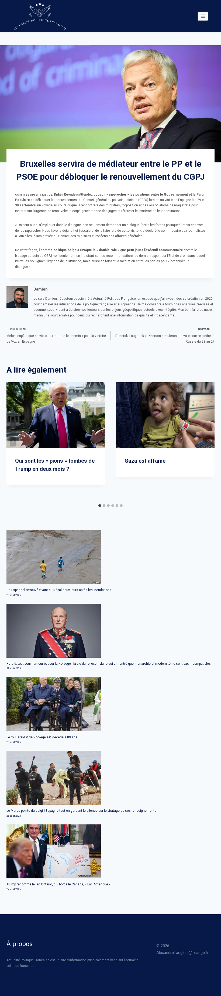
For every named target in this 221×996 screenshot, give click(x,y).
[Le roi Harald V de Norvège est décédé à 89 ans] (110, 704)
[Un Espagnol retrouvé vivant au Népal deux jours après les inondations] (110, 557)
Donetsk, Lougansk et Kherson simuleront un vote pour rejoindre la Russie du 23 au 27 (165, 335)
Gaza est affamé (145, 461)
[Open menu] (203, 16)
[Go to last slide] (13, 441)
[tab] (99, 505)
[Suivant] (208, 441)
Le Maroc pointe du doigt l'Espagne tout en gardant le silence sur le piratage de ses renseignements (81, 811)
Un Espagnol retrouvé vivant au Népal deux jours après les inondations (58, 590)
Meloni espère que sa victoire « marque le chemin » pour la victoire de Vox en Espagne (56, 335)
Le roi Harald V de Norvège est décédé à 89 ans (41, 737)
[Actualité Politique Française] (40, 16)
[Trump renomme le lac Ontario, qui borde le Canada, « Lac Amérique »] (110, 851)
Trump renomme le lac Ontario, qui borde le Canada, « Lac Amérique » (58, 884)
